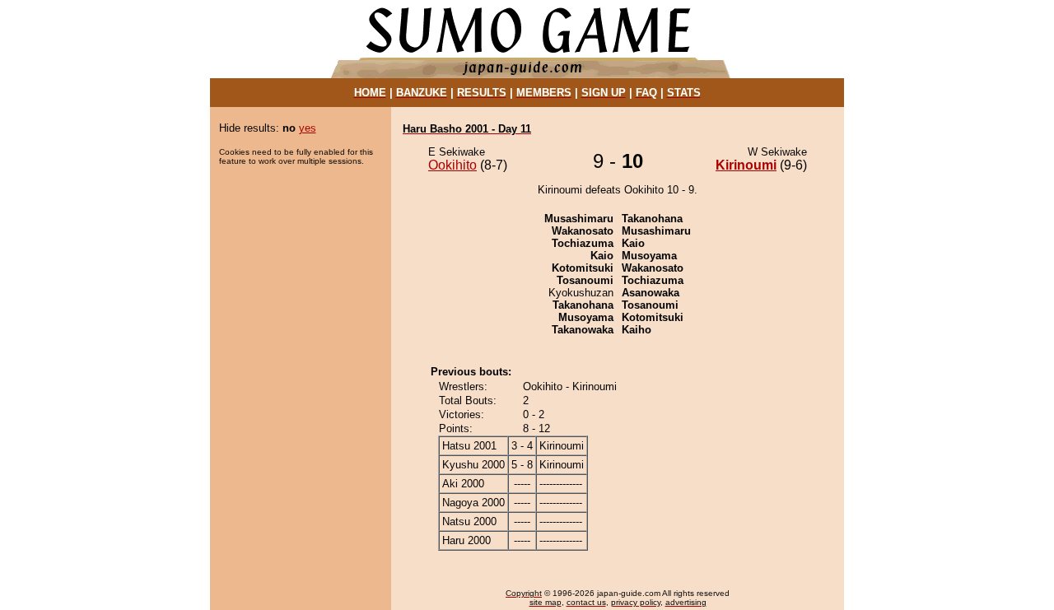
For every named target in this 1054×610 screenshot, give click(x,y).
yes (307, 128)
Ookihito (452, 165)
